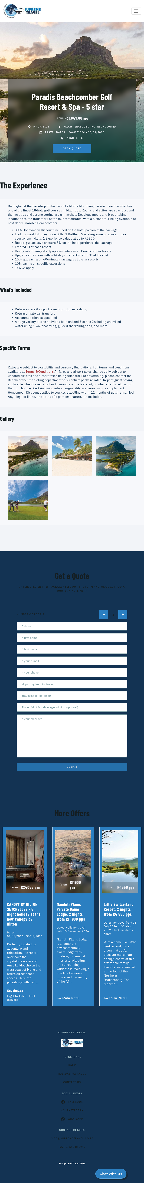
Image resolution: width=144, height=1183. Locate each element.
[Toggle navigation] (136, 11)
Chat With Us (111, 1173)
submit (72, 766)
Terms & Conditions (40, 372)
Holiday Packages (72, 1073)
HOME (72, 1065)
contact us (72, 1082)
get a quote (72, 148)
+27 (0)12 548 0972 (72, 1146)
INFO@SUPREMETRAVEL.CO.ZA (72, 1138)
